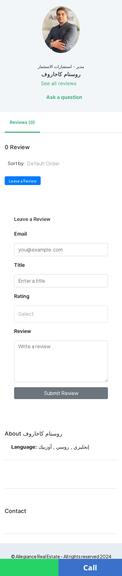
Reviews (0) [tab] (22, 122)
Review (22, 331)
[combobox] (70, 163)
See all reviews (58, 83)
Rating (21, 296)
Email (20, 234)
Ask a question (63, 97)
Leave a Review (23, 181)
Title (19, 265)
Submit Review (61, 393)
